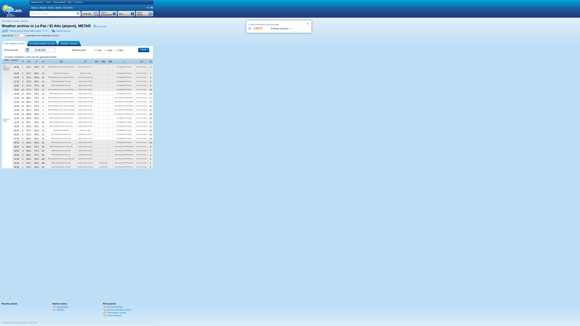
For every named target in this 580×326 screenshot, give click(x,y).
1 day (98, 50)
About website (59, 2)
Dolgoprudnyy (62, 307)
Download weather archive (42, 43)
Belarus (34, 7)
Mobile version (37, 2)
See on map (101, 27)
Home (48, 2)
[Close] (308, 24)
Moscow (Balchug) (114, 307)
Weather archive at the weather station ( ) (29, 31)
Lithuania (43, 7)
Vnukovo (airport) (114, 316)
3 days (120, 50)
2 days (109, 50)
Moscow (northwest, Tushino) (119, 310)
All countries (68, 7)
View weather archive (14, 43)
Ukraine (58, 7)
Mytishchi (60, 310)
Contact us (78, 2)
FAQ (69, 2)
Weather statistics (69, 43)
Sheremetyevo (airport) (116, 313)
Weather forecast (63, 31)
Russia (51, 7)
